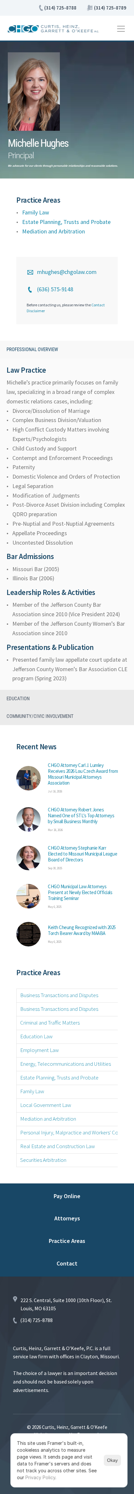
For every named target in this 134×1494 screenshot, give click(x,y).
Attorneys (67, 1218)
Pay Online (67, 1196)
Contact (67, 1263)
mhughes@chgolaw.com (67, 272)
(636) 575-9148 (55, 289)
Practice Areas (67, 1241)
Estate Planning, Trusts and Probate (66, 222)
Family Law (35, 212)
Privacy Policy (40, 1477)
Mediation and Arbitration (54, 231)
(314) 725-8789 (110, 8)
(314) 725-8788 (60, 8)
